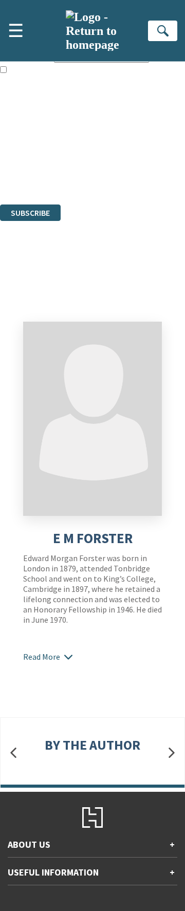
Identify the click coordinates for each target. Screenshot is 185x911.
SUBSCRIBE (30, 213)
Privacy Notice (24, 172)
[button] (13, 753)
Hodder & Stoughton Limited (118, 144)
